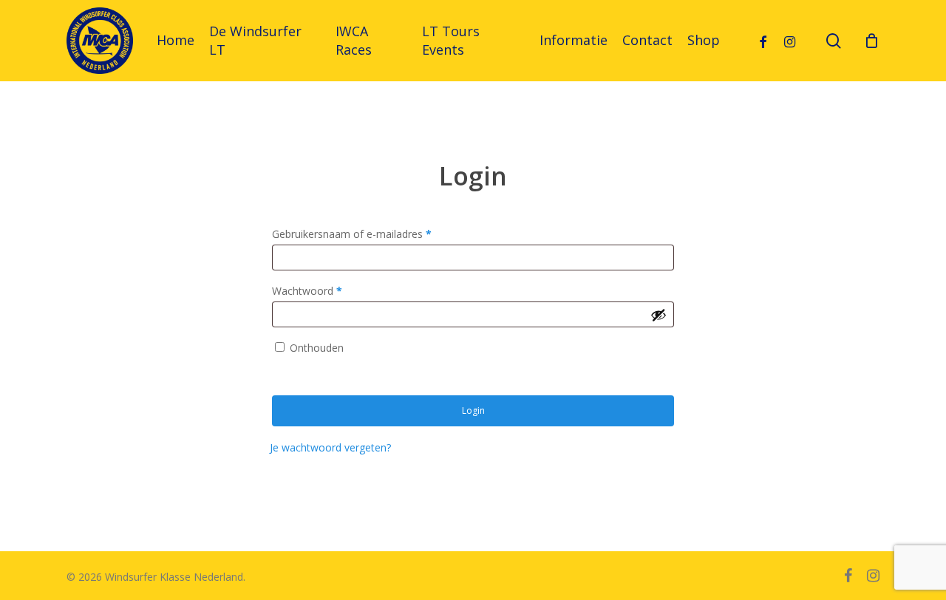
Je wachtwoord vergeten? (330, 447)
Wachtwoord (307, 291)
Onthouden (317, 348)
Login (473, 410)
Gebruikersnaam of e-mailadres (352, 234)
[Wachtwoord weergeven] (658, 315)
